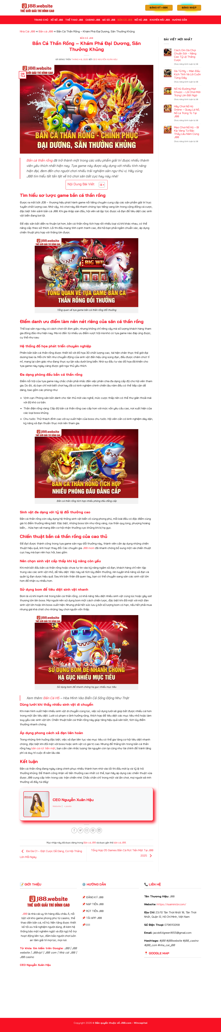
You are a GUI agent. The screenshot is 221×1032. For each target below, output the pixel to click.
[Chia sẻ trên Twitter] (80, 830)
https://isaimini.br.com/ (171, 904)
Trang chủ (41, 19)
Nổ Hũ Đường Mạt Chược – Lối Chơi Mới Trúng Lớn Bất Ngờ (187, 92)
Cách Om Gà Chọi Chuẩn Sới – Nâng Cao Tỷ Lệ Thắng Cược (185, 55)
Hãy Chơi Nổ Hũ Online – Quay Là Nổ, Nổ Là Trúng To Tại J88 (187, 111)
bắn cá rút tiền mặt (43, 748)
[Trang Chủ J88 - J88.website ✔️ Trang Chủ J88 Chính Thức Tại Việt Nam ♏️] (37, 7)
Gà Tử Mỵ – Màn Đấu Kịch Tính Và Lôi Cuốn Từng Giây (187, 74)
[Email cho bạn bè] (87, 830)
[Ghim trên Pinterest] (93, 830)
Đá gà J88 (108, 19)
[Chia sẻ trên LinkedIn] (99, 830)
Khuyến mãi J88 (160, 19)
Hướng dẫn (179, 19)
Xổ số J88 (57, 19)
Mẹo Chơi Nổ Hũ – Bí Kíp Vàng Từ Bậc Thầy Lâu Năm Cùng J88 (186, 132)
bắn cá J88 (120, 842)
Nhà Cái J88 (27, 31)
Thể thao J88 (74, 19)
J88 (24, 913)
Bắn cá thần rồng (39, 160)
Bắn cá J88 (125, 19)
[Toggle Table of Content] (100, 185)
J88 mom (88, 548)
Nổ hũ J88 (140, 19)
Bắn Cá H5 (51, 698)
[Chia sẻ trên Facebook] (74, 830)
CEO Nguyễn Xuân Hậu (105, 59)
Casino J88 (92, 19)
